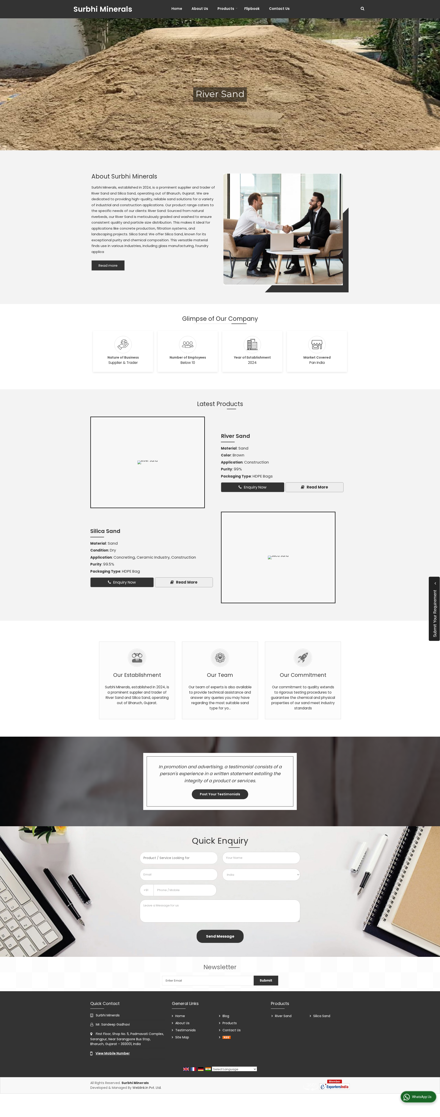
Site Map (182, 1037)
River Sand (235, 436)
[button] (113, 1053)
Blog (226, 1016)
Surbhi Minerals (102, 9)
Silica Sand (105, 531)
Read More (317, 487)
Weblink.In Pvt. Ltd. (146, 1087)
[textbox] (179, 858)
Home (176, 8)
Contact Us (279, 8)
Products (225, 8)
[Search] (362, 8)
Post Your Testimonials (220, 794)
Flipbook (252, 8)
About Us (200, 8)
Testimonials (185, 1030)
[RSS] (227, 1037)
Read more (108, 265)
